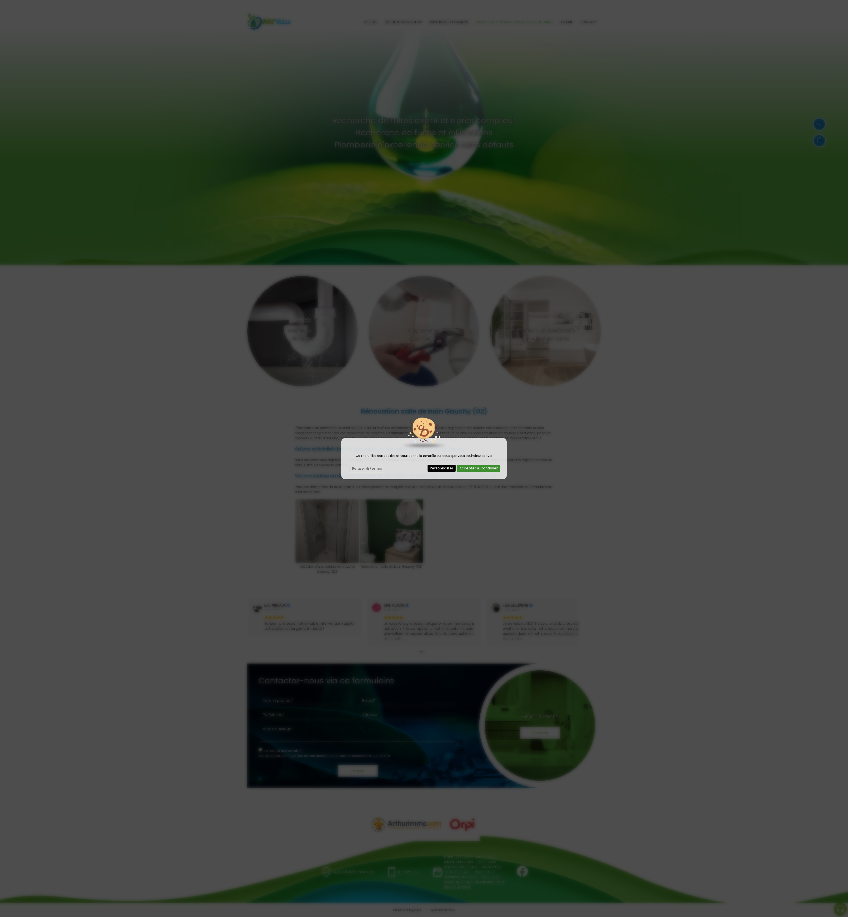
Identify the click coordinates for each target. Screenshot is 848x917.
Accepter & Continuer (478, 468)
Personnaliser (441, 468)
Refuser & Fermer (367, 468)
